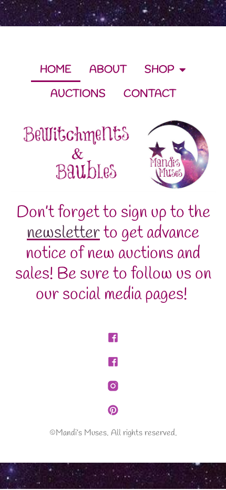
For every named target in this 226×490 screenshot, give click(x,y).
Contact (150, 94)
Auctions (78, 94)
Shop (159, 70)
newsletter (63, 233)
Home (55, 70)
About (108, 70)
